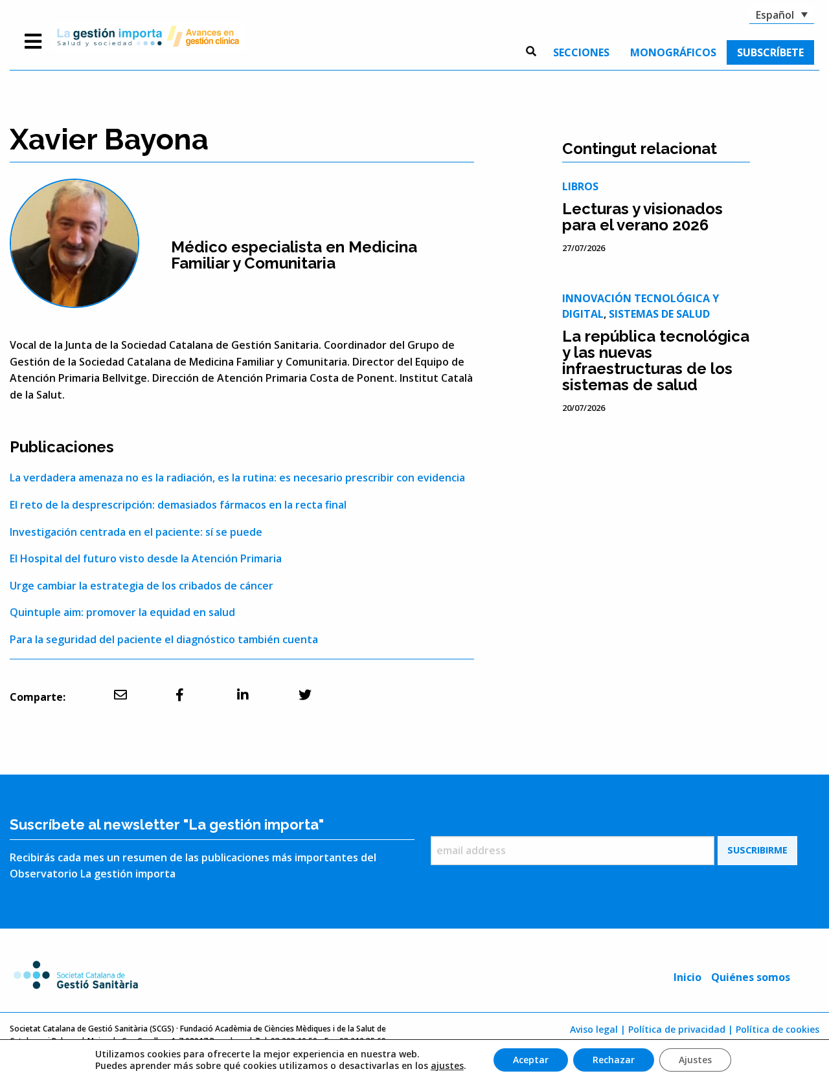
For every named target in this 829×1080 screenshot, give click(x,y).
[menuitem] (581, 52)
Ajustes (695, 1059)
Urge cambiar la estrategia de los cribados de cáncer (141, 586)
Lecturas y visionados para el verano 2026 (642, 216)
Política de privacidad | (680, 1029)
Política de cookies (777, 1029)
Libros (580, 186)
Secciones (581, 52)
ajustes (447, 1066)
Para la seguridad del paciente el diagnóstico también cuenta (164, 639)
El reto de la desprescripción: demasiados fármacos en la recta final (178, 505)
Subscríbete (770, 52)
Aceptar (531, 1059)
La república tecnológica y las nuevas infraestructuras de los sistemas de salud (655, 360)
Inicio (687, 977)
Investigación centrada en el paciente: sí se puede (136, 532)
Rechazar (614, 1059)
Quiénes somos (750, 977)
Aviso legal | (598, 1029)
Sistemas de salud (659, 314)
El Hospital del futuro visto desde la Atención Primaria (146, 558)
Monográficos (673, 52)
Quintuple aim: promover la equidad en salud (122, 612)
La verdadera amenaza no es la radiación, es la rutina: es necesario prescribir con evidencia (237, 477)
